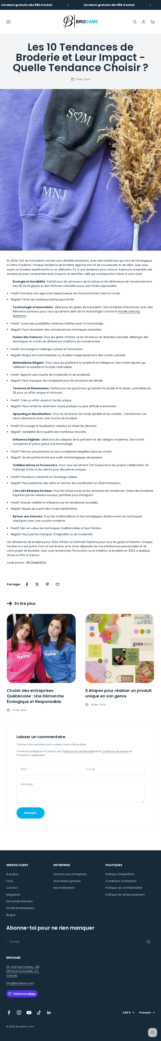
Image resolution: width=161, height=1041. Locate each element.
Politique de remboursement (125, 895)
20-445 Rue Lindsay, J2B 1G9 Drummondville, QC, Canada (22, 971)
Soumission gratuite (67, 881)
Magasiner (13, 895)
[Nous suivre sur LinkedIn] (49, 1012)
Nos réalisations (64, 888)
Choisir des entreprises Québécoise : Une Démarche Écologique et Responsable (35, 696)
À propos (12, 874)
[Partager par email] (57, 584)
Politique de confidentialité (79, 751)
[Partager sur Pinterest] (47, 584)
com (31, 1026)
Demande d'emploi (19, 901)
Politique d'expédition (119, 874)
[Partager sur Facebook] (27, 584)
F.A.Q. (10, 881)
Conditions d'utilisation (120, 881)
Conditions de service (115, 751)
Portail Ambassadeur (20, 908)
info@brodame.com (20, 983)
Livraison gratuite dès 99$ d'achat (95, 5)
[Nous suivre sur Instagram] (19, 1012)
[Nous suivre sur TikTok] (39, 1012)
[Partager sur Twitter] (37, 584)
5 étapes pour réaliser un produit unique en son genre (118, 693)
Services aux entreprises (70, 874)
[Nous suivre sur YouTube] (29, 1012)
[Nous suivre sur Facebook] (9, 1012)
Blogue (11, 915)
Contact (12, 888)
